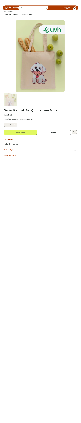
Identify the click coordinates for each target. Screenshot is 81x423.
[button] (74, 8)
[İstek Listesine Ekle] (74, 132)
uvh (10, 6)
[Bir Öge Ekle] (15, 125)
